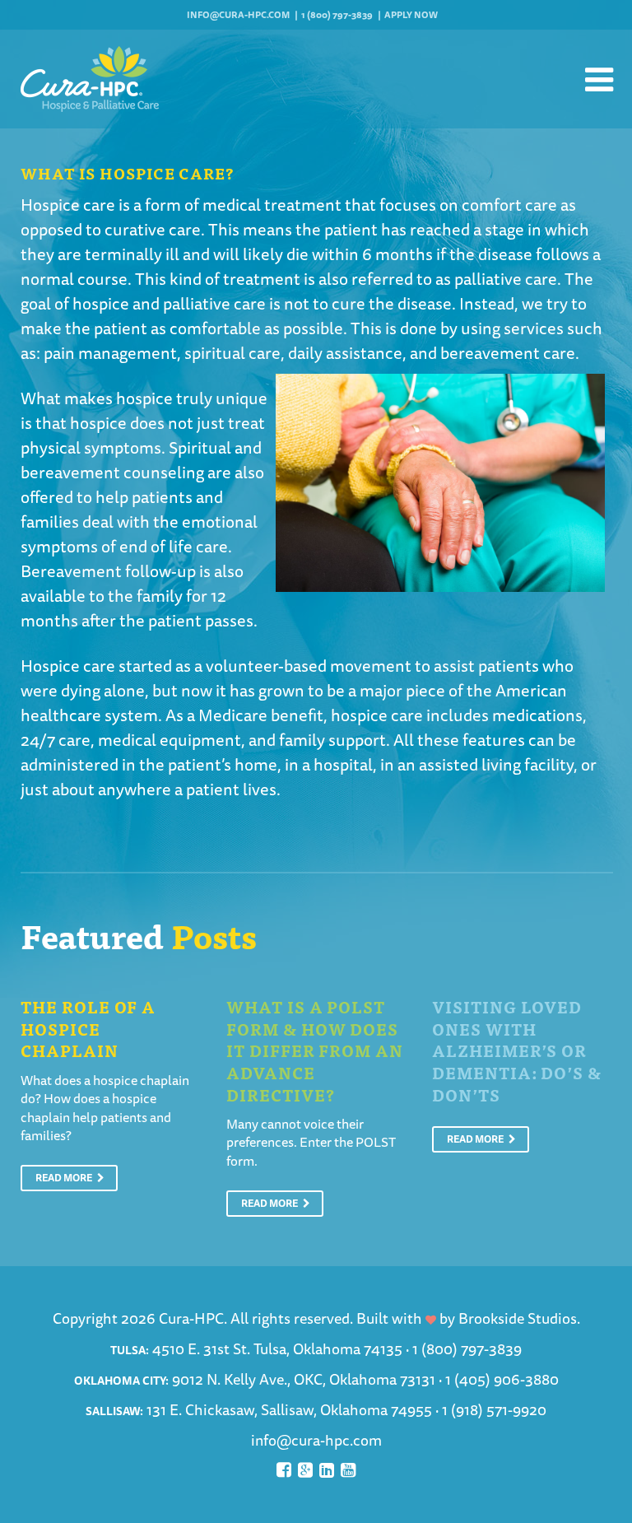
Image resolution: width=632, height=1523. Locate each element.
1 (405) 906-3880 (502, 1378)
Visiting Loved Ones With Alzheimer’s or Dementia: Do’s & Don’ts (517, 1050)
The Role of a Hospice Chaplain (88, 1028)
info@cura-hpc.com (238, 14)
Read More (64, 1177)
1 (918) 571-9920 (494, 1409)
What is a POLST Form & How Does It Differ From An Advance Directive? (314, 1050)
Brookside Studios (517, 1318)
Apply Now (411, 14)
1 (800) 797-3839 (337, 14)
